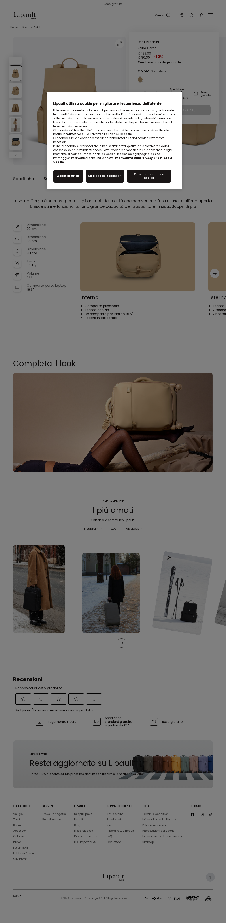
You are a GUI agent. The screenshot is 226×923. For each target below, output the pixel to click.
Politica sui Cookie (118, 134)
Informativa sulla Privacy (82, 134)
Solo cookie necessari (105, 176)
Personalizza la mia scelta (149, 176)
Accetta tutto (68, 176)
